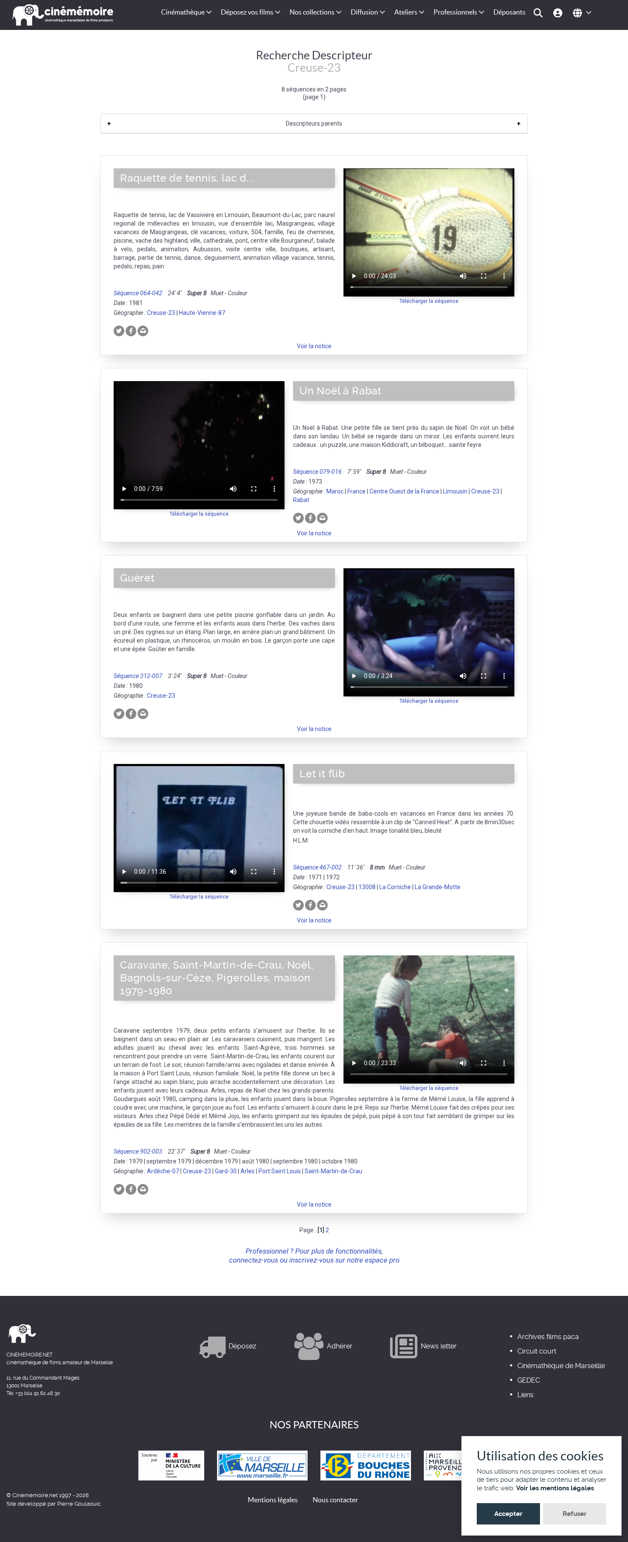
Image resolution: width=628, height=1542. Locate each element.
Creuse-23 (161, 312)
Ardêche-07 (163, 1171)
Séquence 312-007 (138, 676)
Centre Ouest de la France (404, 491)
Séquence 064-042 (138, 293)
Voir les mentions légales (555, 1488)
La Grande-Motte (438, 887)
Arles (248, 1171)
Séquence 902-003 (138, 1151)
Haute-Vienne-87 (202, 312)
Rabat (301, 499)
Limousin (455, 491)
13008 (367, 887)
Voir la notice (314, 346)
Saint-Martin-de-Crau (333, 1171)
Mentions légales (273, 1500)
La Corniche (395, 887)
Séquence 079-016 (317, 471)
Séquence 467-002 (317, 867)
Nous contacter (335, 1500)
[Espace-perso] (559, 12)
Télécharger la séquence (428, 301)
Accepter (508, 1514)
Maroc (334, 491)
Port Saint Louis (279, 1171)
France (356, 491)
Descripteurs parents (314, 123)
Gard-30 (226, 1171)
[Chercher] (539, 12)
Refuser (575, 1514)
